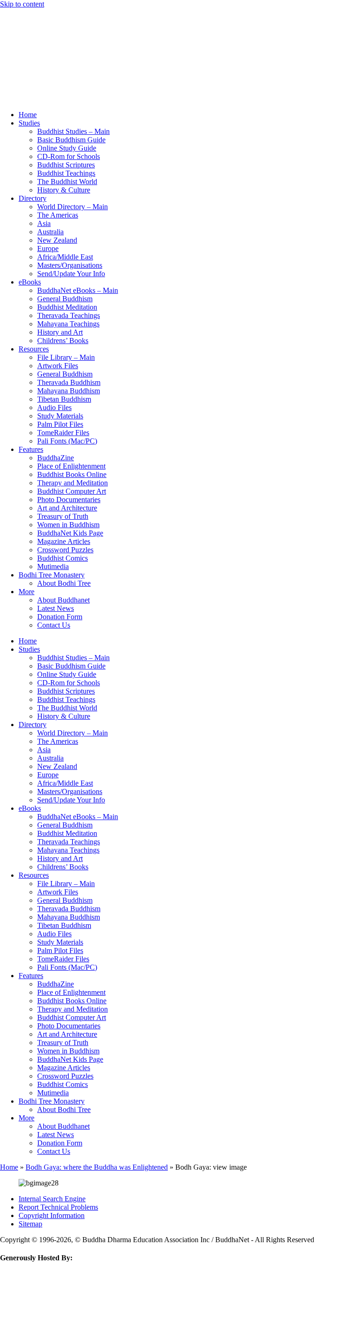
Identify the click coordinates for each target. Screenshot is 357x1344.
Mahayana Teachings (68, 324)
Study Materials (60, 416)
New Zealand (57, 240)
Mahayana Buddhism (68, 391)
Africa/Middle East (65, 257)
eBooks (30, 282)
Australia (50, 232)
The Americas (57, 215)
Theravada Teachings (68, 315)
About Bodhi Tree (64, 583)
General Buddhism (65, 299)
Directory (32, 198)
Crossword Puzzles (65, 550)
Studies (29, 123)
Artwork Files (57, 366)
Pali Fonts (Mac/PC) (67, 441)
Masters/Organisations (69, 265)
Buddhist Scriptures (66, 165)
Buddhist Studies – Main (73, 131)
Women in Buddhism (68, 525)
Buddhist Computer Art (71, 491)
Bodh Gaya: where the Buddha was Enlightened (97, 1167)
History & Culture (63, 190)
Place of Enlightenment (71, 466)
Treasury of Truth (62, 516)
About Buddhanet (63, 600)
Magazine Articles (63, 541)
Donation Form (59, 617)
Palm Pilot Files (60, 424)
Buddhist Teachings (66, 173)
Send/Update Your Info (71, 274)
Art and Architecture (67, 508)
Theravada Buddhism (68, 382)
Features (31, 449)
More (26, 592)
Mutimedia (53, 566)
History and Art (60, 332)
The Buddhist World (67, 181)
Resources (34, 349)
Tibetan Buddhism (64, 399)
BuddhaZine (55, 458)
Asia (44, 223)
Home (28, 115)
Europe (48, 248)
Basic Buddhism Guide (71, 140)
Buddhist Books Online (71, 474)
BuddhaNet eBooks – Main (77, 290)
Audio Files (54, 407)
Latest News (55, 608)
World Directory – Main (72, 207)
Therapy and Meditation (72, 483)
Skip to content (22, 4)
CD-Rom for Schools (68, 156)
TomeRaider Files (63, 433)
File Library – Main (66, 357)
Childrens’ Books (62, 340)
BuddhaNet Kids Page (70, 533)
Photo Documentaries (68, 499)
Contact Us (53, 625)
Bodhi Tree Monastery (52, 575)
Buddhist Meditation (67, 307)
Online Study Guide (66, 148)
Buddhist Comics (62, 558)
